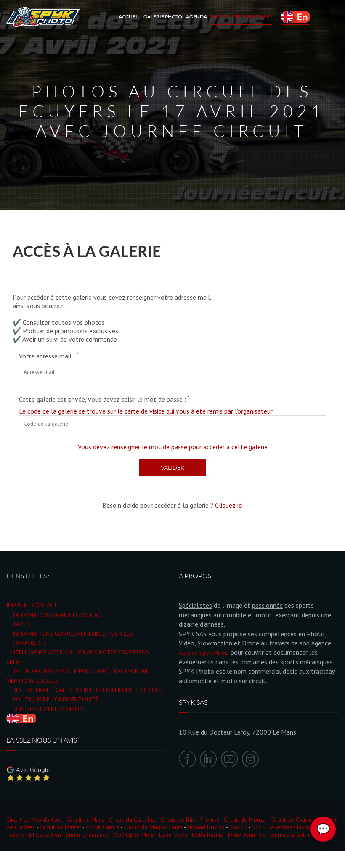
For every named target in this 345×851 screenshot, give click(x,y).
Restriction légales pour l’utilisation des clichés (87, 690)
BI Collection (45, 834)
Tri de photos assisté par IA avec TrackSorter (80, 671)
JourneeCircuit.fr (290, 834)
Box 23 (238, 827)
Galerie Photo (162, 16)
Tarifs (22, 624)
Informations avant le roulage (58, 615)
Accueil (129, 16)
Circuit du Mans (85, 819)
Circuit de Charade (294, 819)
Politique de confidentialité (55, 699)
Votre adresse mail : (48, 356)
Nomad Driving (206, 827)
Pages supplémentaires (241, 16)
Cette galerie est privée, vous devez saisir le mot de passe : (104, 399)
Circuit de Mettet (60, 827)
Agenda (196, 16)
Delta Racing (207, 834)
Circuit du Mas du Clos (34, 819)
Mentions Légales (32, 681)
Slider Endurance (87, 834)
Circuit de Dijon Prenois (190, 819)
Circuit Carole (102, 827)
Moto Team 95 (246, 834)
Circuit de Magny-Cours (153, 827)
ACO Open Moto (133, 834)
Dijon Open (173, 834)
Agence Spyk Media (204, 652)
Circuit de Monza (245, 819)
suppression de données (48, 709)
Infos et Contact (31, 605)
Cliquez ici (229, 505)
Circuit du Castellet (132, 819)
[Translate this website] (295, 17)
